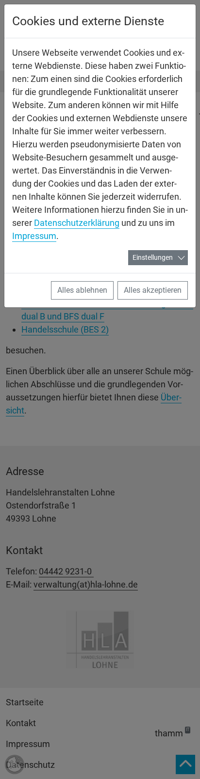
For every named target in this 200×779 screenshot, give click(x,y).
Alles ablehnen (82, 290)
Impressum (34, 236)
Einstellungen (153, 257)
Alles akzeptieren (153, 290)
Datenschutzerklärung (76, 223)
